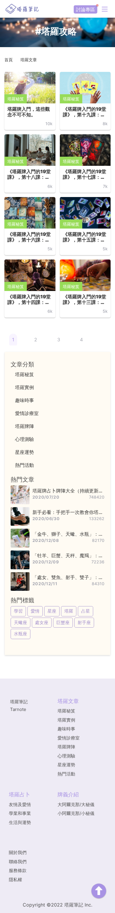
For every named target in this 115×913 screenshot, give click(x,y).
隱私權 (15, 879)
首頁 (8, 59)
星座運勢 (66, 765)
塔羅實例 (66, 720)
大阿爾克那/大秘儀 (76, 804)
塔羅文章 (28, 59)
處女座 (41, 622)
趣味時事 (66, 729)
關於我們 (18, 852)
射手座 (84, 622)
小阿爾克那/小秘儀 (76, 813)
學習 (18, 611)
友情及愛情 (20, 804)
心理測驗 (66, 756)
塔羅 (68, 611)
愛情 (35, 611)
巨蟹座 (63, 622)
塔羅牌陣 (66, 747)
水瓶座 (20, 633)
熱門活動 (66, 774)
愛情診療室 (69, 738)
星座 (51, 611)
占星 (85, 611)
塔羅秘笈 (15, 98)
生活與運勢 (20, 822)
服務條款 (18, 870)
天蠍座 (20, 622)
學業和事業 (20, 813)
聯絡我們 (18, 861)
